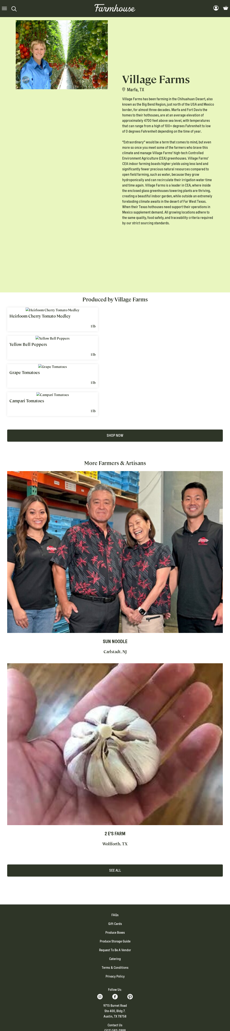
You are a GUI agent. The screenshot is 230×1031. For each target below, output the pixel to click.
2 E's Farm (115, 833)
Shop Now (115, 435)
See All (115, 870)
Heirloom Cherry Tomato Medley (40, 316)
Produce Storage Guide (115, 941)
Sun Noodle (115, 641)
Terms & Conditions (115, 968)
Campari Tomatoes (26, 400)
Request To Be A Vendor (115, 950)
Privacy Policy (115, 976)
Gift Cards (115, 924)
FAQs (115, 915)
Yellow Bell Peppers (28, 344)
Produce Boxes (115, 933)
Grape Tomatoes (24, 372)
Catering (115, 959)
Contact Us (115, 1025)
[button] (4, 8)
